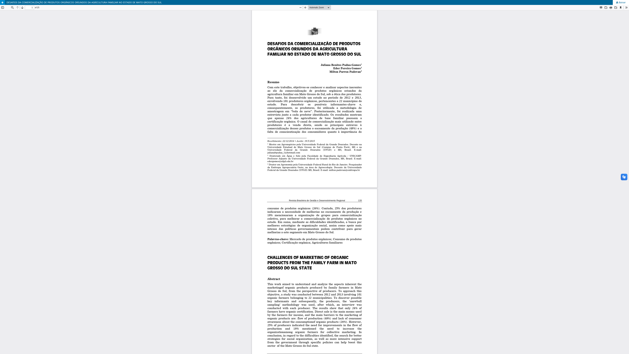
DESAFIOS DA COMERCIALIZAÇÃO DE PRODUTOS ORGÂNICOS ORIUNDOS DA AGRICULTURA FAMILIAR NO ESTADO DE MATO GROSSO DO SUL (84, 2)
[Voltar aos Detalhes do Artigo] (2, 2)
